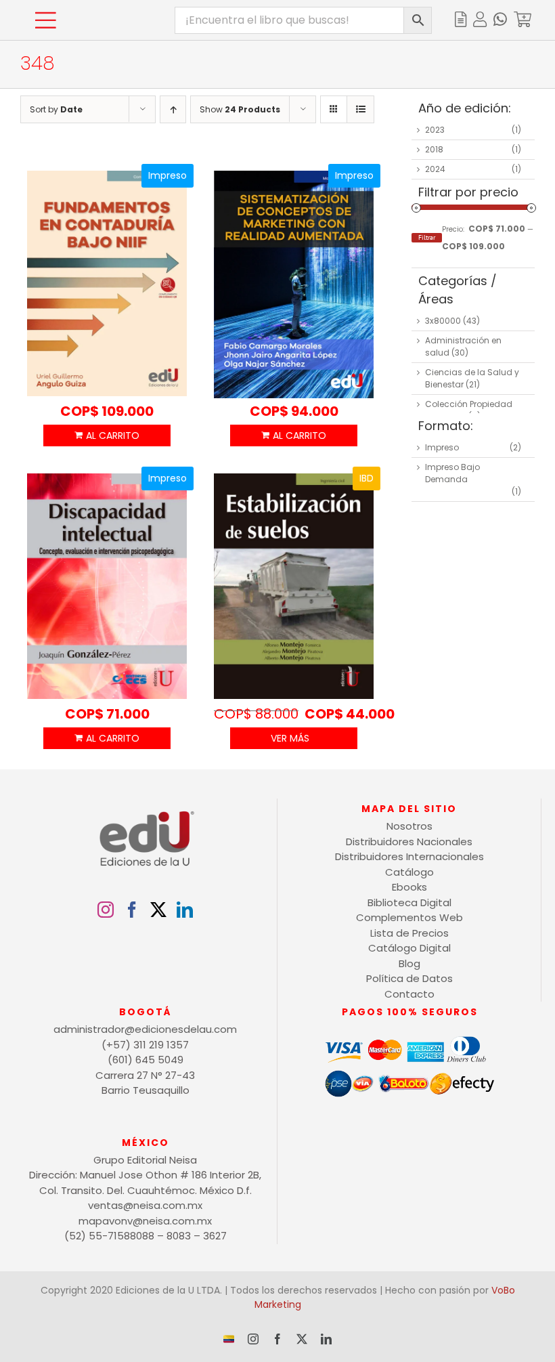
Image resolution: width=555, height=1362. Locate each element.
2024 (435, 169)
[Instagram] (105, 909)
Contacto (409, 994)
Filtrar (426, 237)
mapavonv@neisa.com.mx (145, 1221)
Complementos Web (409, 917)
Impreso (442, 447)
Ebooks (409, 887)
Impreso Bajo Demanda (452, 473)
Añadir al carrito (107, 435)
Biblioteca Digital (409, 902)
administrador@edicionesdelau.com (145, 1029)
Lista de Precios (409, 933)
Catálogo (409, 872)
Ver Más (290, 738)
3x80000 (443, 320)
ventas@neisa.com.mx (145, 1205)
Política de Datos (409, 978)
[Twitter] (158, 909)
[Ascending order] (173, 109)
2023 (435, 129)
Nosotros (409, 826)
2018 (434, 149)
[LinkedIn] (185, 909)
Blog (409, 963)
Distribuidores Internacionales (409, 856)
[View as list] (360, 109)
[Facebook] (132, 909)
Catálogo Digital (409, 948)
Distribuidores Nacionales (409, 841)
